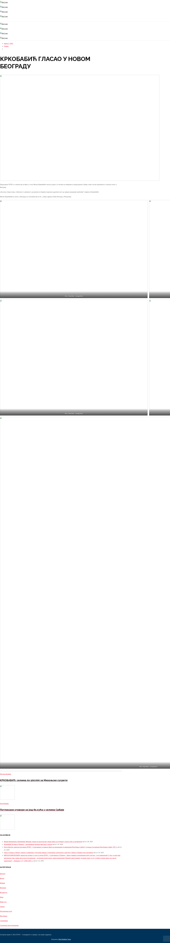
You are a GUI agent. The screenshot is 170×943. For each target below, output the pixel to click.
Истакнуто (3, 892)
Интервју (3, 888)
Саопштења (4, 921)
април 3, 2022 (8, 43)
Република (3, 916)
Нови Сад (3, 902)
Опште (6, 46)
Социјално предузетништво (9, 925)
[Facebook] (0, 20)
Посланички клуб (6, 911)
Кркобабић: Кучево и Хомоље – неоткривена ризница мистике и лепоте (28, 844)
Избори (2, 883)
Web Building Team (64, 939)
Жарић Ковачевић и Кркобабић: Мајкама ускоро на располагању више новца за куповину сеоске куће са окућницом (43, 841)
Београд (2, 873)
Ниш (1, 897)
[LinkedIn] (1, 20)
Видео (2, 878)
